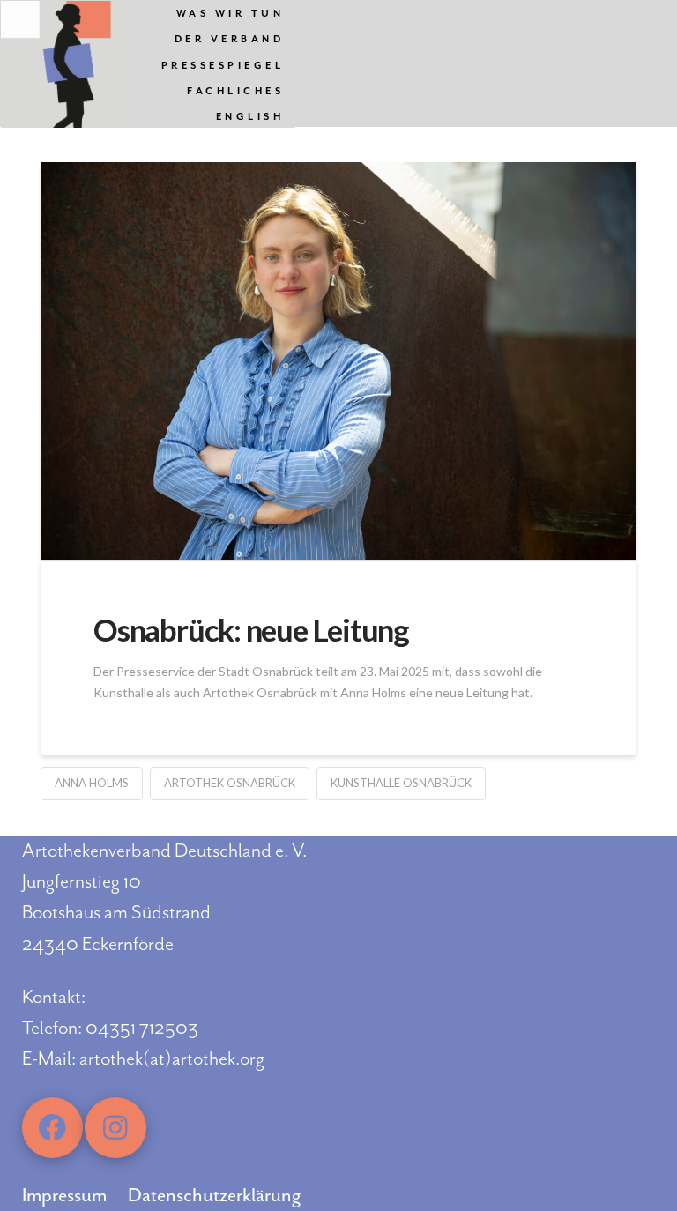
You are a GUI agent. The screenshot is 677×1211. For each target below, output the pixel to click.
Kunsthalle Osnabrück (401, 783)
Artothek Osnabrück (229, 783)
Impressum (64, 1195)
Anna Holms (92, 783)
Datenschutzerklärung (214, 1195)
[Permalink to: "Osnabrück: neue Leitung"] (338, 361)
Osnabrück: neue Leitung (251, 629)
